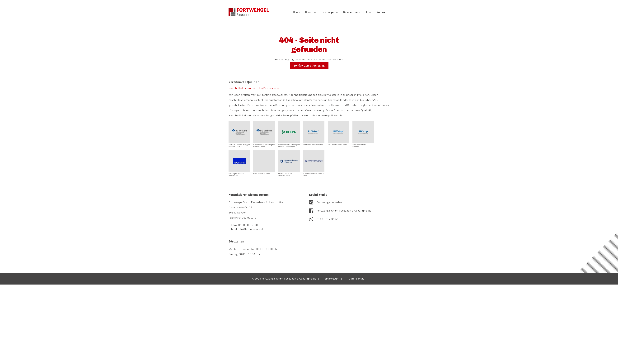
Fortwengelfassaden (329, 202)
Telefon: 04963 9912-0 (242, 217)
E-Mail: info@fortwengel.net (246, 229)
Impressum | (333, 278)
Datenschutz (357, 278)
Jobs (368, 12)
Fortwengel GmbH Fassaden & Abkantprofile (344, 210)
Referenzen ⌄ (351, 12)
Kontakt (381, 12)
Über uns (310, 12)
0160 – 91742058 (328, 219)
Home (296, 12)
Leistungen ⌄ (330, 12)
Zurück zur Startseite (309, 65)
